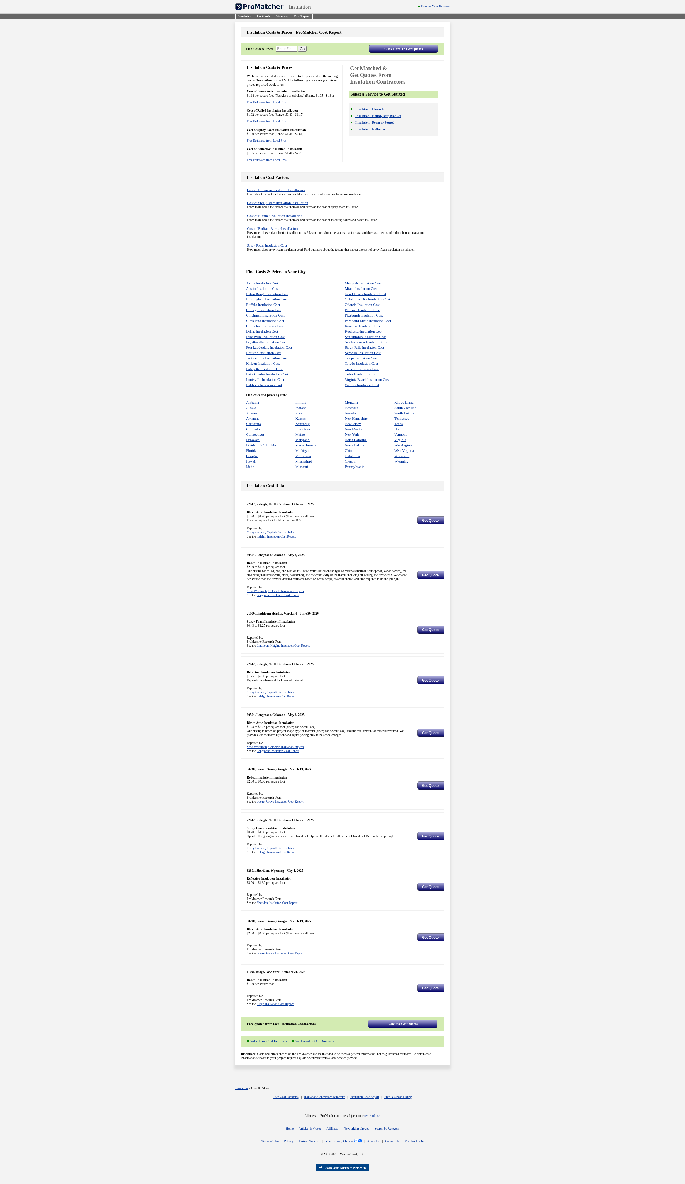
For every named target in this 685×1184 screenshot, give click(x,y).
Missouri (301, 467)
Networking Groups (356, 1128)
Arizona (252, 413)
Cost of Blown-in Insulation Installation (276, 190)
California (253, 424)
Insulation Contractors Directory (324, 1097)
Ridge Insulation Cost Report (275, 1004)
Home (290, 1128)
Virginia (400, 440)
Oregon (350, 461)
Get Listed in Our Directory (314, 1041)
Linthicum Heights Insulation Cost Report (283, 646)
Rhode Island (404, 402)
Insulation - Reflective (370, 129)
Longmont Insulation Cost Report (278, 595)
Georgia (252, 456)
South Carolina (405, 408)
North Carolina (356, 440)
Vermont (400, 435)
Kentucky (302, 424)
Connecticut (255, 435)
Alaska (251, 408)
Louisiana (302, 429)
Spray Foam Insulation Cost (267, 245)
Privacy (289, 1141)
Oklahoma (352, 456)
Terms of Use (270, 1141)
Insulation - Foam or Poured (374, 123)
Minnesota (303, 456)
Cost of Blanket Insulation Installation (275, 216)
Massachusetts (305, 445)
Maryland (302, 440)
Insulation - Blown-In (370, 109)
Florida (251, 451)
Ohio (348, 451)
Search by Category (387, 1128)
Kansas (300, 418)
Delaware (253, 440)
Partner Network (309, 1141)
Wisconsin (401, 456)
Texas (398, 424)
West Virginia (404, 451)
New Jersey (353, 424)
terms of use (372, 1116)
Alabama (252, 402)
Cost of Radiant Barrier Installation (272, 229)
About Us (373, 1141)
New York (352, 435)
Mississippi (303, 461)
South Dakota (404, 413)
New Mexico (354, 429)
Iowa (298, 413)
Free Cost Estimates (286, 1097)
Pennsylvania (354, 467)
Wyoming (401, 461)
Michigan (302, 451)
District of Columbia (261, 445)
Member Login (414, 1141)
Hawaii (251, 461)
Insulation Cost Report (364, 1097)
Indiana (300, 408)
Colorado (253, 429)
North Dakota (354, 445)
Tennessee (401, 418)
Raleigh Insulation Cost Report (276, 536)
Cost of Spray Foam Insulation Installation (277, 203)
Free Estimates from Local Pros (267, 102)
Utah (397, 429)
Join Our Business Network (345, 1168)
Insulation (300, 7)
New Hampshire (356, 418)
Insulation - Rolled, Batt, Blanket (378, 116)
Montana (351, 402)
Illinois (300, 402)
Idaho (250, 467)
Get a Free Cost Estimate (268, 1041)
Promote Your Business (435, 6)
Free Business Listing (398, 1097)
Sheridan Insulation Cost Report (277, 903)
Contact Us (392, 1141)
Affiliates (332, 1128)
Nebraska (351, 408)
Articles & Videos (310, 1128)
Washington (403, 445)
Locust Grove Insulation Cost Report (280, 801)
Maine (300, 435)
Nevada (350, 413)
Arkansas (252, 418)
